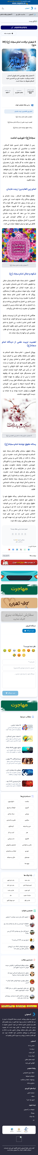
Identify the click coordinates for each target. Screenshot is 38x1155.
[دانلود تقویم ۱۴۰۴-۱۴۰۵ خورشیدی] (19, 749)
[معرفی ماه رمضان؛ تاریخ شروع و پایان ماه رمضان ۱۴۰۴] (19, 772)
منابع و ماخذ (30, 1083)
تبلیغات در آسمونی (29, 1110)
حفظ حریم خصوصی (28, 1073)
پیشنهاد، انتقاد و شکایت (27, 1080)
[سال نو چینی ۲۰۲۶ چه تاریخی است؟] (19, 783)
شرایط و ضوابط (30, 1076)
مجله (32, 1096)
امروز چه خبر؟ (30, 1100)
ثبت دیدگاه (30, 631)
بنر (33, 1120)
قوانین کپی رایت (29, 1063)
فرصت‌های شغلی (29, 1060)
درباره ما (32, 1049)
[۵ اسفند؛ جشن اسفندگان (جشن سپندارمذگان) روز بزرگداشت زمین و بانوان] (19, 727)
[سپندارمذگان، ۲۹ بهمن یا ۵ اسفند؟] (19, 761)
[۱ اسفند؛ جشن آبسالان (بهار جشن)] (19, 738)
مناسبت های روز (20, 15)
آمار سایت (31, 1053)
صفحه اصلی (30, 1093)
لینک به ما (31, 1056)
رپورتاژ (32, 1113)
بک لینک (31, 1117)
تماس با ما (31, 1046)
